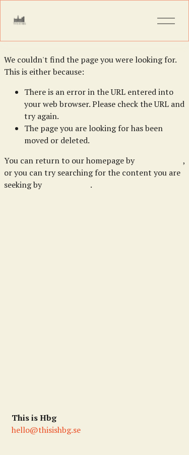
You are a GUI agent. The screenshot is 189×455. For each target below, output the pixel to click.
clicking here (160, 160)
